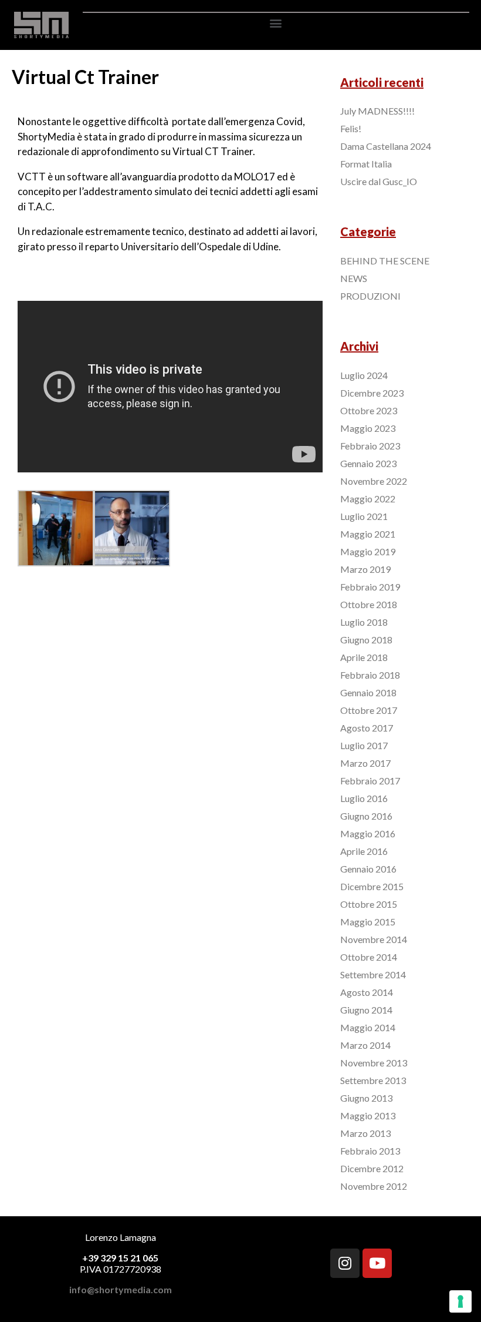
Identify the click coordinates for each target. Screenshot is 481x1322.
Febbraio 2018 (370, 674)
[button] (276, 22)
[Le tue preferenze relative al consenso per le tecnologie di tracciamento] (460, 1301)
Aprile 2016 (364, 851)
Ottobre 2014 (368, 956)
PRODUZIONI (370, 295)
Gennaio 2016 (368, 868)
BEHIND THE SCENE (384, 260)
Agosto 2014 (366, 992)
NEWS (353, 278)
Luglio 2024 (364, 375)
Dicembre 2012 (372, 1168)
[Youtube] (377, 1263)
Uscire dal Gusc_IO (378, 181)
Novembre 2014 (373, 939)
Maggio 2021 (367, 533)
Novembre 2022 (373, 480)
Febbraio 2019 (370, 586)
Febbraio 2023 (370, 445)
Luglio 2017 (364, 745)
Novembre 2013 (373, 1062)
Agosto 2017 (366, 727)
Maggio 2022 (367, 498)
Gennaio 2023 (368, 463)
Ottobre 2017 (368, 710)
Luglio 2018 (364, 622)
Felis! (350, 128)
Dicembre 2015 (372, 886)
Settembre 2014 (373, 974)
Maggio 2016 (367, 833)
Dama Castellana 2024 (385, 146)
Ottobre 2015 (368, 904)
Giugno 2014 (366, 1009)
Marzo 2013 (365, 1133)
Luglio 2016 (364, 798)
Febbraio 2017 (370, 780)
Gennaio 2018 (368, 692)
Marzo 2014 (365, 1045)
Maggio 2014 (367, 1027)
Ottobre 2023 (368, 410)
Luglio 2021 (364, 516)
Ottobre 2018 (368, 604)
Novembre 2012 (373, 1186)
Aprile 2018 (364, 657)
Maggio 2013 (367, 1115)
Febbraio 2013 (370, 1150)
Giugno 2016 (366, 815)
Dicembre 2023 (372, 392)
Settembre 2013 (373, 1080)
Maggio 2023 (367, 428)
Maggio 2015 (367, 921)
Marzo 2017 (365, 763)
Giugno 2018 (366, 639)
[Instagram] (345, 1263)
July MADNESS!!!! (377, 110)
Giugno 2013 (366, 1097)
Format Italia (366, 163)
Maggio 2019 (367, 551)
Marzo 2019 (365, 569)
